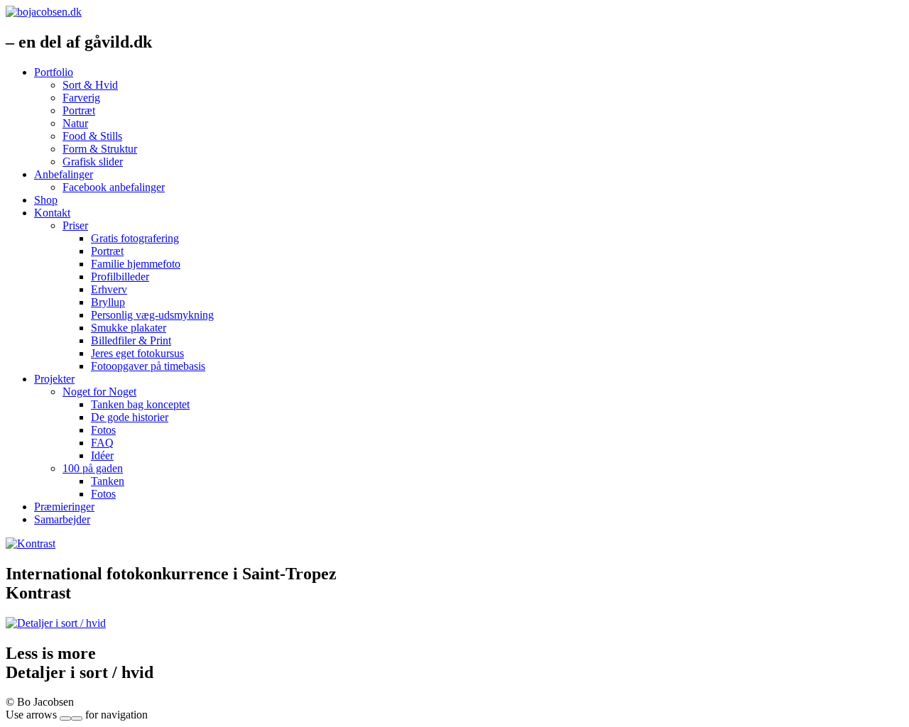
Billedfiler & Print (131, 340)
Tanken (107, 481)
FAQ (102, 443)
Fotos (103, 430)
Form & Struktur (99, 149)
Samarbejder (62, 519)
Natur (75, 123)
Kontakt (52, 213)
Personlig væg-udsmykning (152, 315)
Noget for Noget (99, 392)
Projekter (54, 379)
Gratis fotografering (135, 238)
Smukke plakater (128, 328)
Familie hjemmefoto (135, 264)
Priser (75, 225)
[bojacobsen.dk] (44, 12)
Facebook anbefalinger (113, 187)
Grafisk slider (92, 161)
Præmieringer (64, 507)
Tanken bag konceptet (140, 404)
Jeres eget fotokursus (137, 353)
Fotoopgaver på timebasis (148, 366)
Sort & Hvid (90, 85)
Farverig (81, 98)
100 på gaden (92, 468)
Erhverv (109, 289)
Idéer (102, 455)
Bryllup (108, 302)
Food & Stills (92, 136)
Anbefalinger (63, 174)
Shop (46, 200)
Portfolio (53, 72)
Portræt (78, 110)
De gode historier (129, 417)
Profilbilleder (120, 276)
